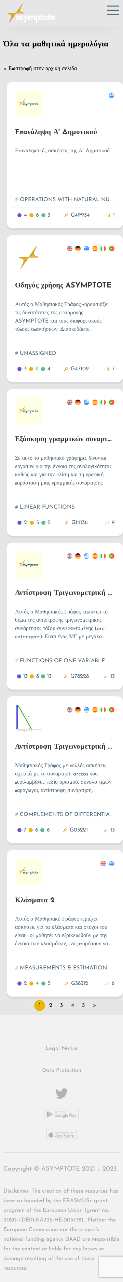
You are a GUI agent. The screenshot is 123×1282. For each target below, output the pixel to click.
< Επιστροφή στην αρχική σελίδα (40, 69)
